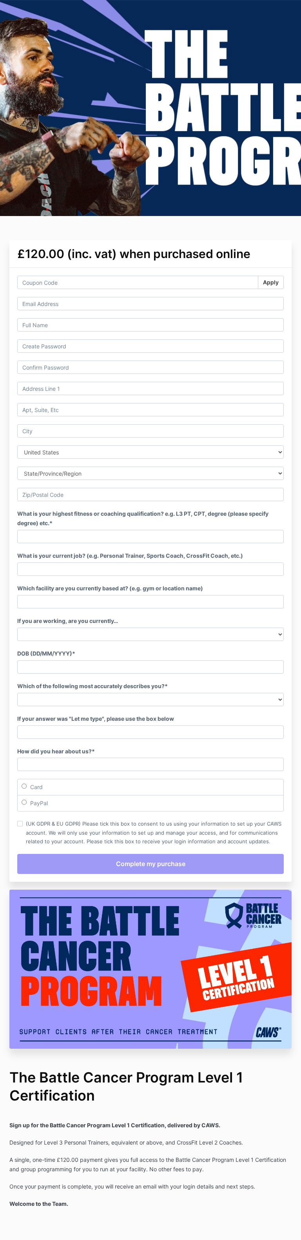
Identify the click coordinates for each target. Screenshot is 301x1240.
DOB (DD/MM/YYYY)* (46, 653)
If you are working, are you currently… (67, 620)
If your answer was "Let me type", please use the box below (95, 718)
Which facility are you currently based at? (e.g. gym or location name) (110, 588)
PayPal (38, 803)
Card (36, 787)
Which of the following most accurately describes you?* (92, 686)
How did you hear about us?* (56, 751)
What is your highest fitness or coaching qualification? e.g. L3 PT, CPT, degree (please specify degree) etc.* (142, 518)
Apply (271, 282)
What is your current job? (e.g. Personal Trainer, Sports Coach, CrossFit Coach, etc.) (130, 555)
